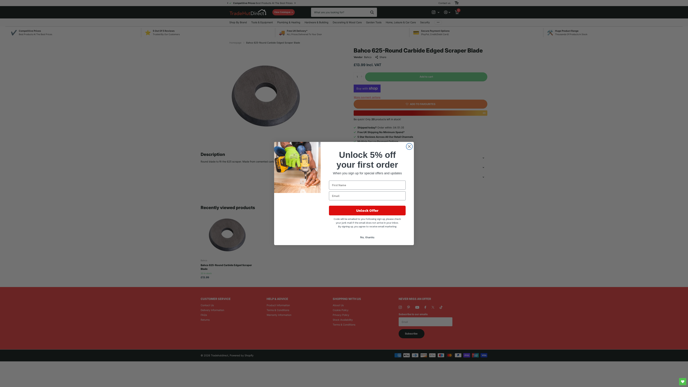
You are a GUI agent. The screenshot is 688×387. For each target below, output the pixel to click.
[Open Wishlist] (682, 381)
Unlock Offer (367, 210)
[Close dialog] (409, 146)
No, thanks (367, 237)
